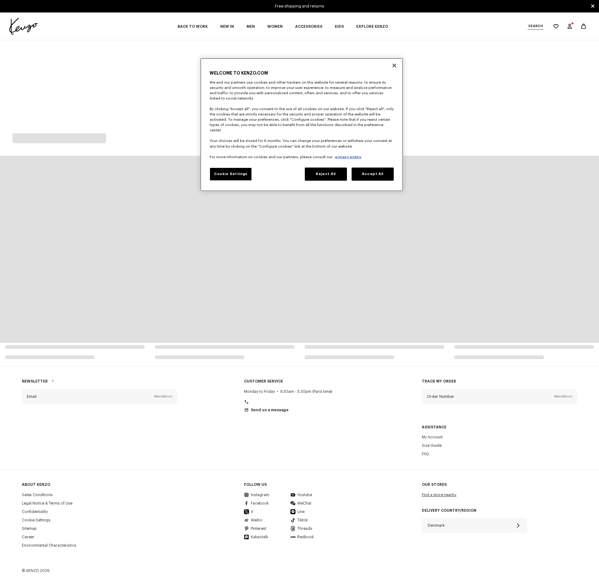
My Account (432, 437)
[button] (99, 396)
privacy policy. (348, 157)
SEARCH (535, 26)
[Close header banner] (593, 6)
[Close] (394, 65)
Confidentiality (35, 512)
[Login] (569, 26)
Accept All (372, 174)
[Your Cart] (583, 26)
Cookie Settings (36, 520)
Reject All (326, 174)
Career (28, 537)
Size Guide (431, 445)
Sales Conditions (37, 495)
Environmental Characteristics (49, 545)
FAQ (425, 454)
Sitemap (29, 528)
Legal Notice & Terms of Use (47, 503)
